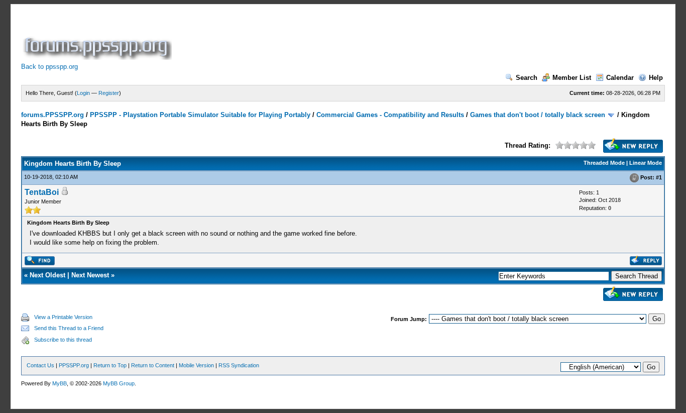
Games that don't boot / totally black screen (537, 115)
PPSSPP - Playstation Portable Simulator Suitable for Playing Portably (200, 115)
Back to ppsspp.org (49, 66)
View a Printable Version (63, 317)
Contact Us (40, 365)
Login (83, 93)
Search (526, 77)
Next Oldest (47, 275)
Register (108, 93)
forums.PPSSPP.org (52, 115)
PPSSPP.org (74, 365)
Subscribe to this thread (63, 340)
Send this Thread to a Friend (68, 328)
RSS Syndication (238, 365)
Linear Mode (645, 163)
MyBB (59, 383)
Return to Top (110, 365)
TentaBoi (42, 192)
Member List (571, 77)
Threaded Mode (604, 163)
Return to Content (152, 365)
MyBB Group (119, 383)
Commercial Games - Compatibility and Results (390, 115)
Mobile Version (196, 365)
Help (656, 77)
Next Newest (90, 275)
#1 (659, 177)
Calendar (620, 77)
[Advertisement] (356, 37)
